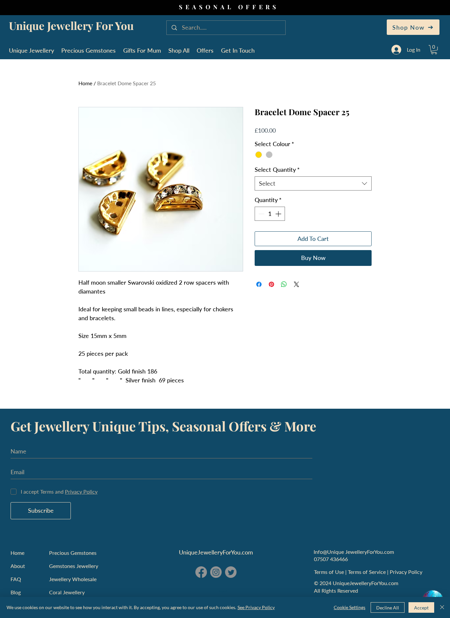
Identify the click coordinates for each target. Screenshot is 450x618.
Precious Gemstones (73, 553)
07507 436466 (331, 559)
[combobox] (313, 183)
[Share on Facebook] (259, 284)
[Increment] (279, 213)
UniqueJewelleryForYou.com (216, 552)
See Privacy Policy (256, 607)
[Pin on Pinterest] (271, 284)
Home (85, 83)
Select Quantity (277, 169)
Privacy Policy (407, 572)
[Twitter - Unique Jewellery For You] (231, 572)
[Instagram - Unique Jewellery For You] (216, 572)
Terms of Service (367, 572)
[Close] (442, 607)
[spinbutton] (270, 213)
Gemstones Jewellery (73, 566)
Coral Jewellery (67, 592)
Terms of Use (329, 572)
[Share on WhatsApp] (284, 284)
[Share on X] (296, 284)
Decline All (387, 607)
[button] (434, 49)
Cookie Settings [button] (349, 607)
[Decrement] (261, 213)
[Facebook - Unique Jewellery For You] (201, 572)
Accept (421, 607)
